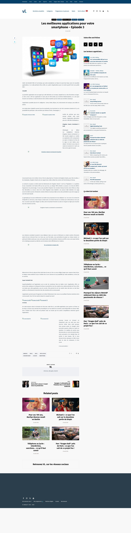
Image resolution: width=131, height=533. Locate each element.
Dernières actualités (38, 11)
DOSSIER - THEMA (67, 19)
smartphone (42, 355)
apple (31, 353)
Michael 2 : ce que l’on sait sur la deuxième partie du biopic (65, 417)
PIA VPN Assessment (95, 179)
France (30, 1)
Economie (92, 111)
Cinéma (32, 400)
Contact (57, 501)
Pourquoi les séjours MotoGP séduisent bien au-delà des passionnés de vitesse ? (94, 139)
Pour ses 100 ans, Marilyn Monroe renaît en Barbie (36, 417)
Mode (71, 1)
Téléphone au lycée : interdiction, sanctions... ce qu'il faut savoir (95, 266)
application (43, 353)
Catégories (50, 11)
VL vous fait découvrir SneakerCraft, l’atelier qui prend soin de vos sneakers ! (95, 166)
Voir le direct (82, 11)
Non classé (93, 99)
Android (25, 353)
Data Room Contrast (95, 153)
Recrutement (64, 501)
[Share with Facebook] (14, 38)
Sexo (67, 1)
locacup (35, 355)
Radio (73, 11)
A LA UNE (54, 19)
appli (36, 353)
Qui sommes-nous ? (27, 501)
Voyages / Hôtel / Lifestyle (59, 1)
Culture (35, 1)
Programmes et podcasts (62, 11)
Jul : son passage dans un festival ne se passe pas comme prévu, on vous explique (96, 88)
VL (51, 367)
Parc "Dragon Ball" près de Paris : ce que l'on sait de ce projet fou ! (65, 446)
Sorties (50, 1)
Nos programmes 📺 (38, 501)
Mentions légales (49, 501)
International (24, 1)
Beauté (75, 1)
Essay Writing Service (95, 101)
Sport (40, 1)
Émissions (81, 1)
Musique (97, 84)
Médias (97, 57)
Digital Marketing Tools (96, 126)
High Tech (45, 1)
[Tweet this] (14, 41)
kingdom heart (27, 355)
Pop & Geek (81, 19)
